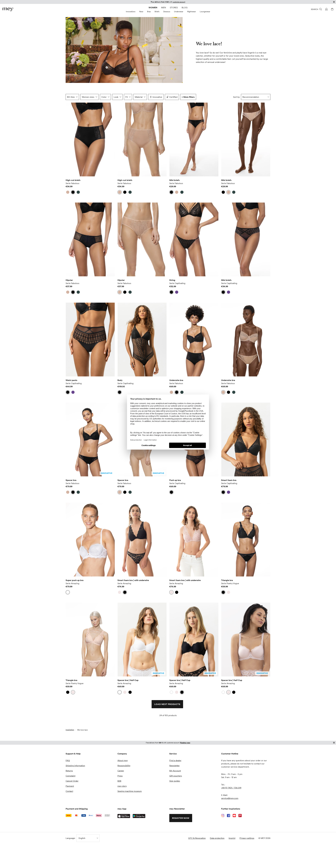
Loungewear (205, 11)
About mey (122, 760)
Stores (174, 7)
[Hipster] (90, 239)
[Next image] (111, 139)
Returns (69, 770)
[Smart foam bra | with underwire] (142, 540)
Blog (184, 7)
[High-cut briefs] (90, 139)
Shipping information (75, 765)
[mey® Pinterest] (240, 815)
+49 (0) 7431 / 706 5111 (231, 787)
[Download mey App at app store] (123, 816)
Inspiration (70, 730)
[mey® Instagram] (222, 815)
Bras (149, 11)
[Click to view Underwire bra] (107, 67)
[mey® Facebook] (228, 815)
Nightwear (191, 11)
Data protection (217, 838)
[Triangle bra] (245, 540)
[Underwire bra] (194, 339)
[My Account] (326, 9)
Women (153, 7)
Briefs (157, 11)
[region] (90, 139)
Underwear (178, 11)
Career (120, 770)
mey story (122, 786)
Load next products (167, 704)
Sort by (236, 97)
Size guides (174, 781)
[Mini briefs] (194, 139)
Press (120, 775)
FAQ (68, 760)
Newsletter (174, 765)
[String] (194, 239)
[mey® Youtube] (234, 815)
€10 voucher (159, 2)
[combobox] (255, 97)
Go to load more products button (72, 110)
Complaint (70, 775)
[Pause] (333, 1)
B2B (119, 781)
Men (163, 7)
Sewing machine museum (129, 791)
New (141, 11)
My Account (175, 770)
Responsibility (123, 765)
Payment (70, 786)
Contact (69, 791)
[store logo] (8, 9)
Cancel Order (72, 781)
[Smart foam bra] (245, 439)
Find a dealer (175, 760)
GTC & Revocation (197, 838)
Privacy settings (247, 838)
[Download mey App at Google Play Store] (139, 816)
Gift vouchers (175, 775)
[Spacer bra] (90, 439)
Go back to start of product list (85, 724)
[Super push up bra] (90, 540)
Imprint (232, 838)
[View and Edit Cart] (331, 9)
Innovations (130, 11)
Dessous (166, 11)
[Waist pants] (90, 339)
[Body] (142, 339)
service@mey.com (229, 798)
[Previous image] (70, 139)
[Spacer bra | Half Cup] (142, 639)
